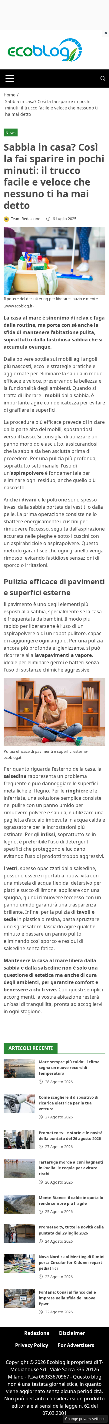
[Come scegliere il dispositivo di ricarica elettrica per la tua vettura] (19, 1103)
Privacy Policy (31, 1345)
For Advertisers (76, 1345)
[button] (103, 78)
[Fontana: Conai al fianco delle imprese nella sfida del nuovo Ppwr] (19, 1298)
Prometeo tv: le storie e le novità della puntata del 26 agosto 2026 (71, 1135)
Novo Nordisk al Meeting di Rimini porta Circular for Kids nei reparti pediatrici (71, 1262)
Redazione (36, 1333)
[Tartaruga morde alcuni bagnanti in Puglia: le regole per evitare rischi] (19, 1168)
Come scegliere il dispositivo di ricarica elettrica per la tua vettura (68, 1102)
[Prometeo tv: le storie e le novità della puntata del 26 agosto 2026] (19, 1139)
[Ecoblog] (44, 49)
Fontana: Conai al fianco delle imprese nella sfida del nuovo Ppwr (67, 1297)
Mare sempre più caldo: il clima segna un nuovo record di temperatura (69, 1067)
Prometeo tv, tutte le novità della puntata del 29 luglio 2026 (71, 1229)
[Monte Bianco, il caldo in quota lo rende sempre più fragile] (19, 1204)
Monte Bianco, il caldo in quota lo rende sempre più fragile (71, 1200)
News (10, 132)
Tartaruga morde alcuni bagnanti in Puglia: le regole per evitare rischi (71, 1167)
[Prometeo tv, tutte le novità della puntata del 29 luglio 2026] (19, 1233)
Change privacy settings (85, 1418)
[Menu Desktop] (10, 78)
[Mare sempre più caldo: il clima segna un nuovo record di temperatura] (19, 1068)
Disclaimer (72, 1333)
